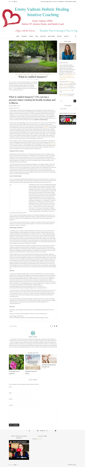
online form (39, 438)
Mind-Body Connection (30, 74)
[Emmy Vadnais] (42, 18)
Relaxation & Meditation (44, 74)
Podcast (59, 36)
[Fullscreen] (74, 123)
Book (36, 36)
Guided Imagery (19, 74)
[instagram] (12, 1)
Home (17, 36)
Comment (11, 405)
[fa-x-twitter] (11, 1)
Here (13, 88)
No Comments (36, 79)
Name (10, 386)
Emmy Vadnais (13, 326)
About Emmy (51, 36)
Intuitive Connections (46, 1)
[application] (67, 120)
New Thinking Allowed (70, 1)
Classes (31, 36)
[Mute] (72, 123)
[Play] (61, 123)
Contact (66, 36)
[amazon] (16, 1)
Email (10, 393)
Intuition (43, 36)
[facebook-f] (9, 1)
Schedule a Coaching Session (65, 90)
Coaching (24, 36)
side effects (46, 127)
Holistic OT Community (58, 1)
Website (11, 399)
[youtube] (14, 1)
